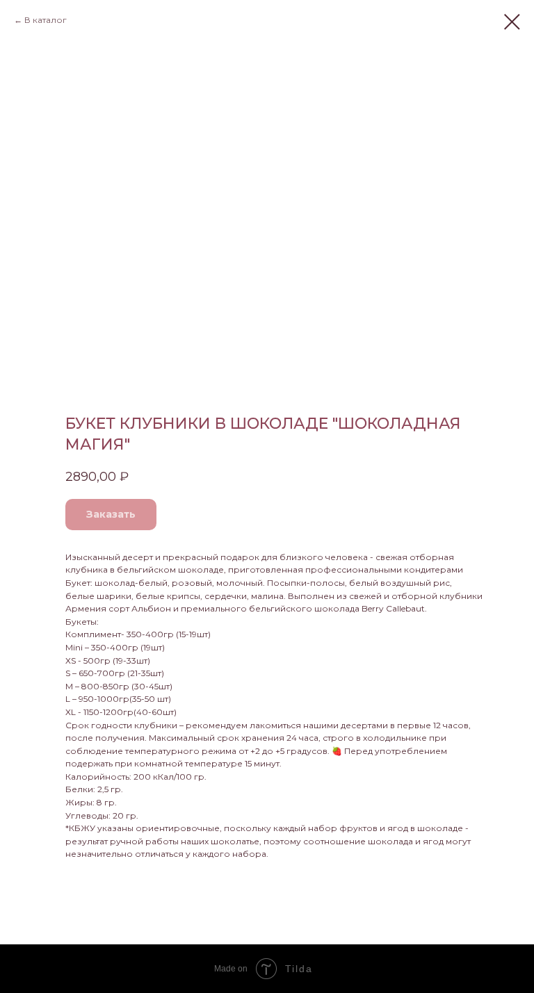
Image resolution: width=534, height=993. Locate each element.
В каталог (45, 20)
